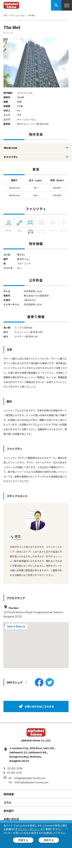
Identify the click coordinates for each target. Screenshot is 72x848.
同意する (23, 840)
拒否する (49, 840)
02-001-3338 (15, 768)
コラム (7, 802)
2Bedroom (10, 147)
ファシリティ (10, 157)
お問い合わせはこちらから (39, 706)
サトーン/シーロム (17, 15)
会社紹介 (8, 811)
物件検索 (8, 794)
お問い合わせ (11, 819)
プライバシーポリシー (27, 829)
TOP (5, 15)
